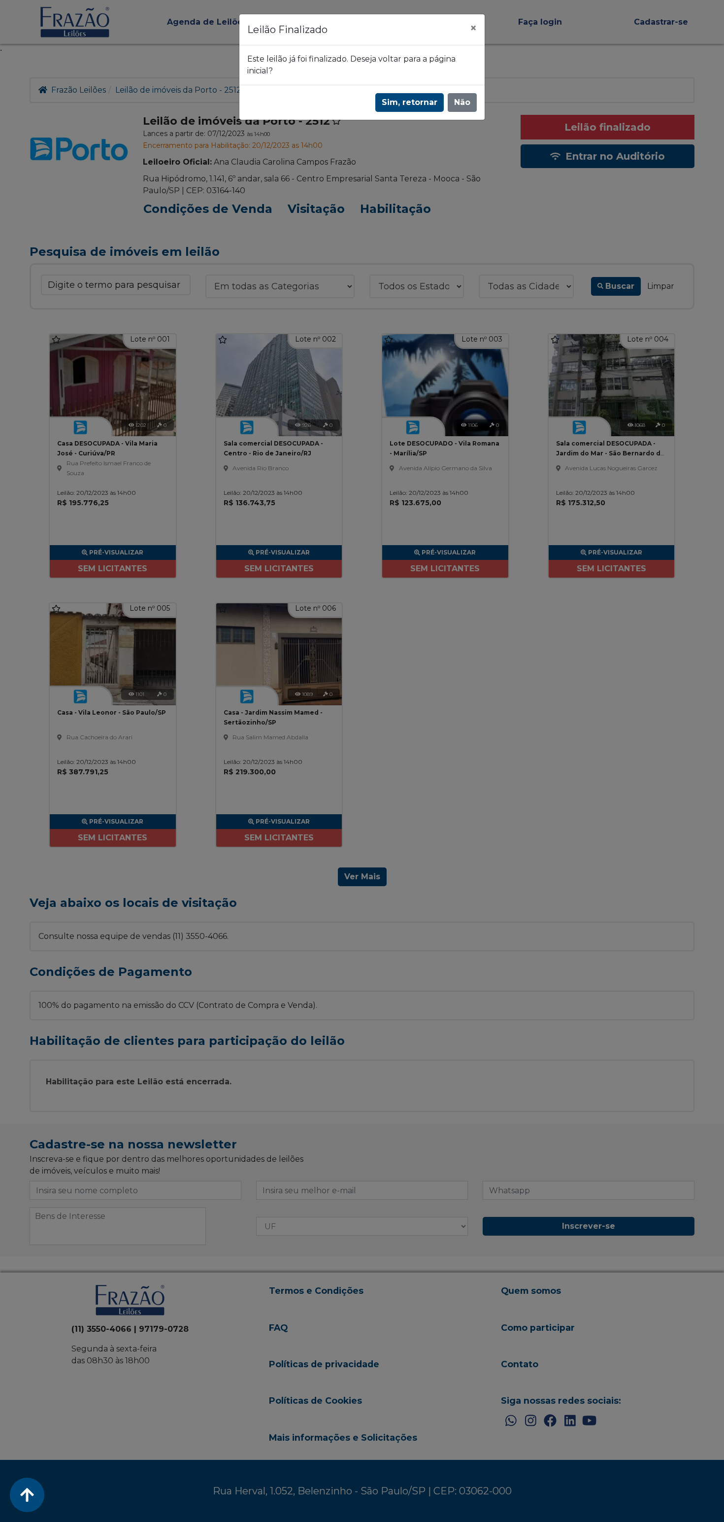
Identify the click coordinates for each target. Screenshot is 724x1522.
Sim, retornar (409, 102)
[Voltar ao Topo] (27, 1495)
